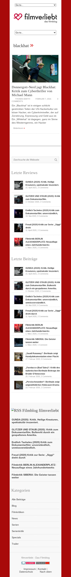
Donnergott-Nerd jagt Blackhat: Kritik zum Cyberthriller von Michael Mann (34, 91)
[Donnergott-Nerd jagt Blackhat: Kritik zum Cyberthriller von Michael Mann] (35, 83)
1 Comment (42, 345)
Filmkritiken (18, 512)
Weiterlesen (19, 128)
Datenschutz (26, 571)
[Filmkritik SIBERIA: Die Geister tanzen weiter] (18, 346)
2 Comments (43, 188)
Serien (15, 524)
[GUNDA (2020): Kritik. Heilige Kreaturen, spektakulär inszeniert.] (18, 189)
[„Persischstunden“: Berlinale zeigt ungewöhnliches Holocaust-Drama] (18, 389)
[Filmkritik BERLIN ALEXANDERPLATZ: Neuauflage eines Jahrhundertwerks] (18, 246)
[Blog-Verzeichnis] (28, 563)
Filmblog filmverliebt (40, 410)
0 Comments (42, 216)
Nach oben (46, 571)
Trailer (15, 543)
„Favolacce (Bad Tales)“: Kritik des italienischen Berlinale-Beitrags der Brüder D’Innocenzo (43, 370)
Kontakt (42, 569)
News (15, 518)
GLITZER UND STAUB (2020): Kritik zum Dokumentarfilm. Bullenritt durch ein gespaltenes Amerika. (43, 285)
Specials (16, 537)
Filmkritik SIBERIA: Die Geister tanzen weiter (34, 476)
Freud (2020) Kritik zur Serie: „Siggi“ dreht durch (33, 456)
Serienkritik (18, 531)
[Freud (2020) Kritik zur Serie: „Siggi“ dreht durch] (18, 231)
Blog (14, 505)
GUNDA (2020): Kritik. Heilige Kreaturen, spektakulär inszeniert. (35, 421)
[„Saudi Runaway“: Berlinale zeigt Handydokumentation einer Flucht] (18, 360)
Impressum (30, 569)
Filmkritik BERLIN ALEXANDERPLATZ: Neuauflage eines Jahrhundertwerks (41, 242)
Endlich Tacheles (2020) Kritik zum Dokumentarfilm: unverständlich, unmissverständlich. (42, 299)
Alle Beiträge (19, 499)
